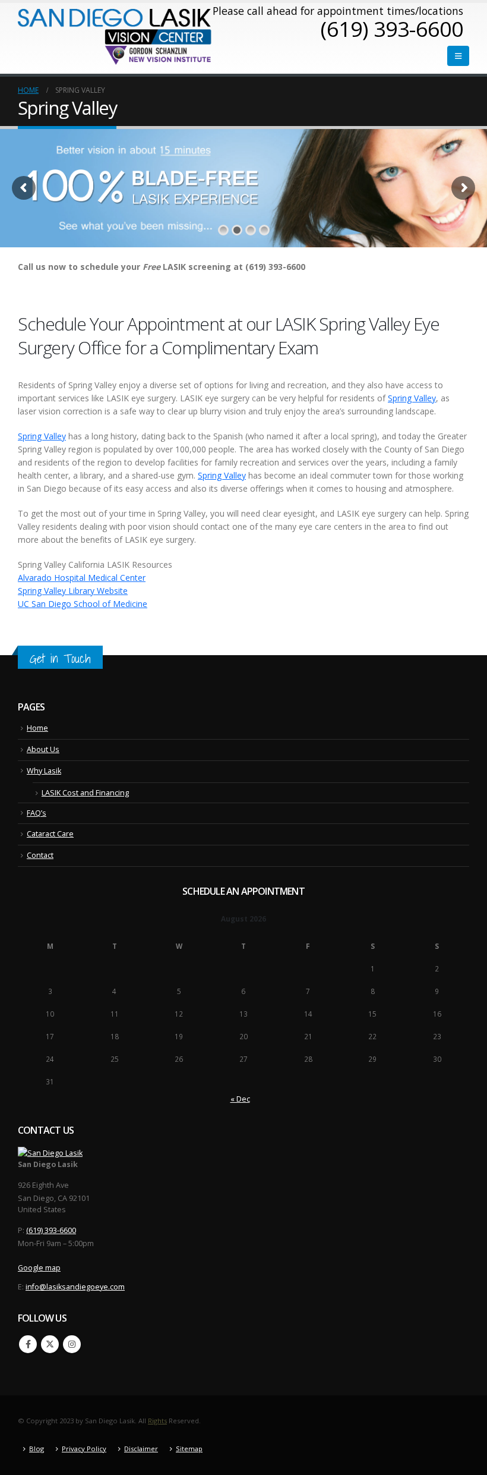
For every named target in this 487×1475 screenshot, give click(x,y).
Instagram (72, 1344)
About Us (43, 749)
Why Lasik (44, 771)
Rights (157, 1420)
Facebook (28, 1344)
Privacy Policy (84, 1448)
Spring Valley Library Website (73, 590)
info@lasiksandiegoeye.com (75, 1287)
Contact (40, 855)
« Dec (240, 1099)
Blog (36, 1448)
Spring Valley (412, 398)
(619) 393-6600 (51, 1230)
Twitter (50, 1344)
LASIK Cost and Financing (85, 793)
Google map (39, 1268)
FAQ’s (36, 813)
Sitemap (189, 1448)
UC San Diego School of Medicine (82, 603)
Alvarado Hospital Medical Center (82, 577)
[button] (458, 56)
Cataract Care (50, 834)
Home (37, 728)
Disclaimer (141, 1448)
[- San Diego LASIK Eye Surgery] (115, 37)
